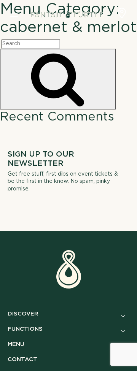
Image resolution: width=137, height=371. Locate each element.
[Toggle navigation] (14, 14)
